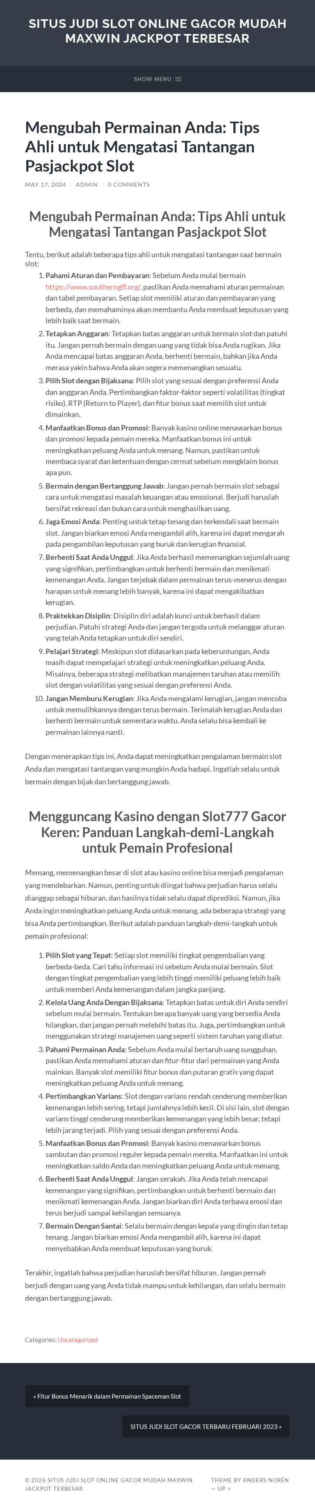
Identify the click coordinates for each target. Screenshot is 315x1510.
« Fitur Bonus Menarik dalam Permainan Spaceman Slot (107, 1396)
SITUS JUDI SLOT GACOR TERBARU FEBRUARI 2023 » (206, 1426)
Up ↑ (225, 1488)
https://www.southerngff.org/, (94, 286)
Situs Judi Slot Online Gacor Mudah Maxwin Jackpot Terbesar (158, 30)
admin (87, 184)
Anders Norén (266, 1480)
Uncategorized (78, 1339)
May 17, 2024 (45, 184)
